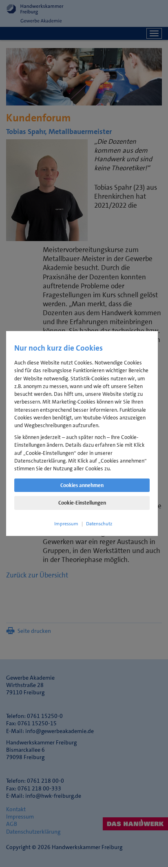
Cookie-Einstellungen (82, 502)
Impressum (66, 523)
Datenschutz (99, 523)
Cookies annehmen (82, 485)
